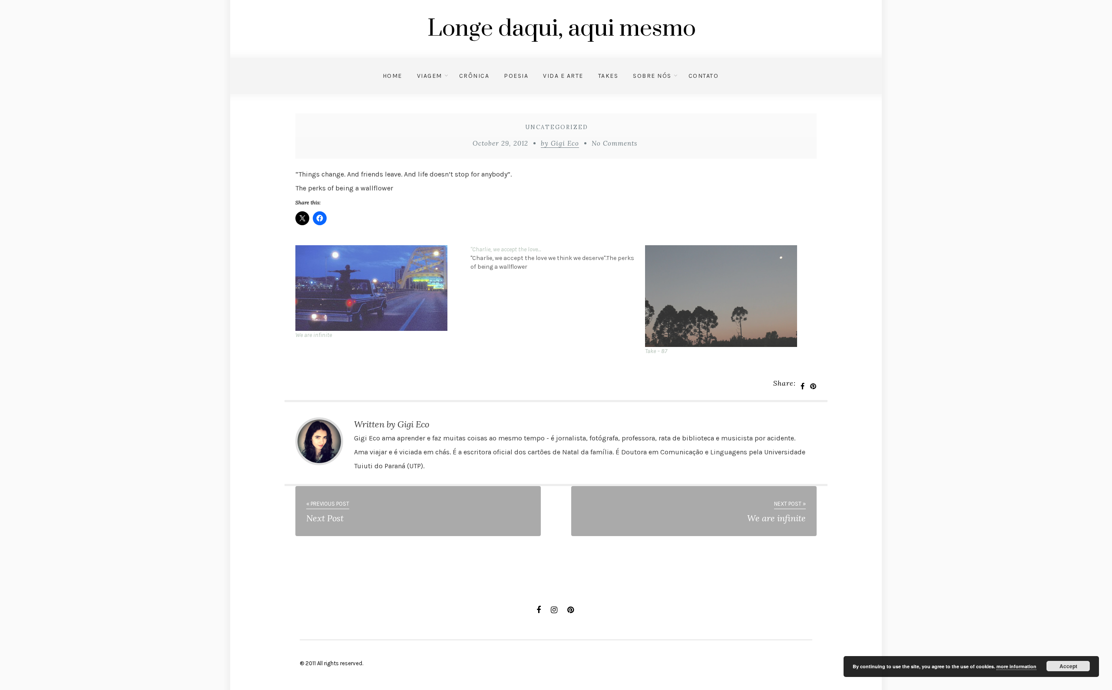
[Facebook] (538, 610)
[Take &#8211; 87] (728, 296)
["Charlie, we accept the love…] (557, 258)
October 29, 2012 (500, 143)
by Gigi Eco (560, 143)
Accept (1068, 666)
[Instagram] (554, 610)
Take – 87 (656, 351)
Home (392, 76)
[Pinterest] (570, 610)
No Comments (614, 143)
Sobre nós (652, 76)
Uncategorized (556, 127)
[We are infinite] (378, 288)
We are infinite (313, 335)
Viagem (429, 76)
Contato (703, 76)
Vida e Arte (563, 76)
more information (1016, 666)
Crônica (474, 76)
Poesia (516, 76)
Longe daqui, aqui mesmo (561, 28)
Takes (608, 76)
